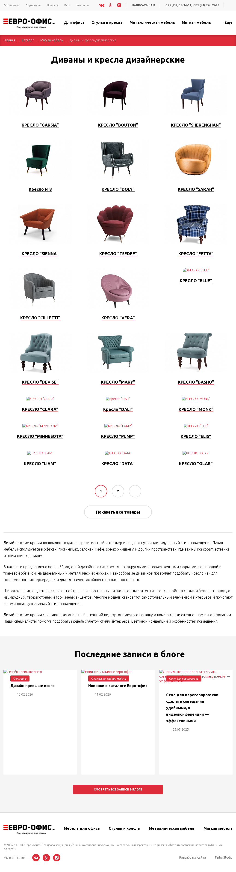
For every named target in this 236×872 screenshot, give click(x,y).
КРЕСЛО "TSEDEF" (118, 253)
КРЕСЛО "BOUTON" (118, 125)
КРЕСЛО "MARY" (118, 382)
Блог (67, 5)
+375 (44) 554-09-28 (205, 5)
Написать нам (143, 5)
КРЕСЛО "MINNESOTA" (40, 436)
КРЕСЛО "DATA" (118, 463)
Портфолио (33, 5)
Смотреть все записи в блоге (118, 789)
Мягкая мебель (51, 40)
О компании (11, 5)
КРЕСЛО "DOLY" (118, 189)
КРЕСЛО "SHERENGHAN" (196, 125)
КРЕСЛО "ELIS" (196, 436)
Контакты (83, 5)
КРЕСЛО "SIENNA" (40, 253)
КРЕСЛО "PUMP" (118, 436)
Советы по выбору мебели (108, 678)
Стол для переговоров (183, 678)
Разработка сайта (192, 857)
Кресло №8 (40, 189)
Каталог (28, 40)
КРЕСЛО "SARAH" (196, 189)
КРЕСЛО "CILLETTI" (40, 317)
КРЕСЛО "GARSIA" (40, 125)
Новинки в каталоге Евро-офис (117, 686)
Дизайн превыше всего (32, 686)
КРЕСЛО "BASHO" (196, 382)
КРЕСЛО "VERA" (118, 317)
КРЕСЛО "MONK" (196, 409)
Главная (9, 40)
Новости (52, 5)
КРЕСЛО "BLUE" (196, 280)
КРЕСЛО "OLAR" (196, 463)
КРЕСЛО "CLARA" (40, 409)
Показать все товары (118, 512)
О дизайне (20, 678)
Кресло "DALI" (118, 409)
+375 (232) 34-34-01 (177, 5)
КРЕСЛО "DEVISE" (40, 382)
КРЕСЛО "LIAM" (40, 463)
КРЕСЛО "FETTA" (195, 253)
